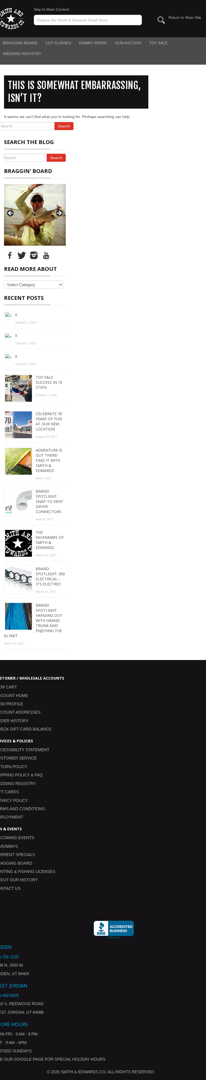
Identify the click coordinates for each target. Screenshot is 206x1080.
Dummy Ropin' (93, 43)
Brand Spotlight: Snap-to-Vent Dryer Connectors (49, 501)
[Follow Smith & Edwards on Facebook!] (9, 255)
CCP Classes (58, 43)
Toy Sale (158, 43)
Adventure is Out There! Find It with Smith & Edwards (49, 460)
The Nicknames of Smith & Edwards (50, 540)
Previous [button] (11, 213)
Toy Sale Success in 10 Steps (49, 382)
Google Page (29, 1059)
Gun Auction (128, 43)
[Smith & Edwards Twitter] (21, 255)
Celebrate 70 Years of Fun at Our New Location (49, 421)
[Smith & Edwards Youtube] (46, 255)
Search (64, 126)
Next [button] (59, 213)
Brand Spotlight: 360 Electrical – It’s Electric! (50, 576)
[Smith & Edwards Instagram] (34, 255)
